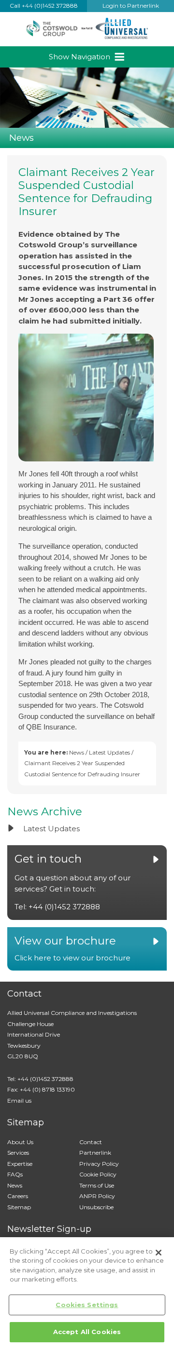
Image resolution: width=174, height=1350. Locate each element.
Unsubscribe (96, 1207)
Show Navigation (80, 56)
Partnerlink (95, 1152)
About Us (20, 1142)
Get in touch (48, 858)
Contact (90, 1142)
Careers (17, 1196)
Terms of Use (96, 1185)
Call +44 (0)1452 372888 (44, 5)
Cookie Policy (97, 1174)
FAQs (15, 1174)
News (76, 752)
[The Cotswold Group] (87, 29)
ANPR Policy (97, 1196)
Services (18, 1152)
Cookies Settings (87, 1305)
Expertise (19, 1163)
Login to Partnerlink (130, 5)
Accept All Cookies (87, 1332)
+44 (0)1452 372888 (64, 906)
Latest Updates (109, 752)
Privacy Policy (99, 1163)
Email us (19, 1100)
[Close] (158, 1252)
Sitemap (19, 1207)
